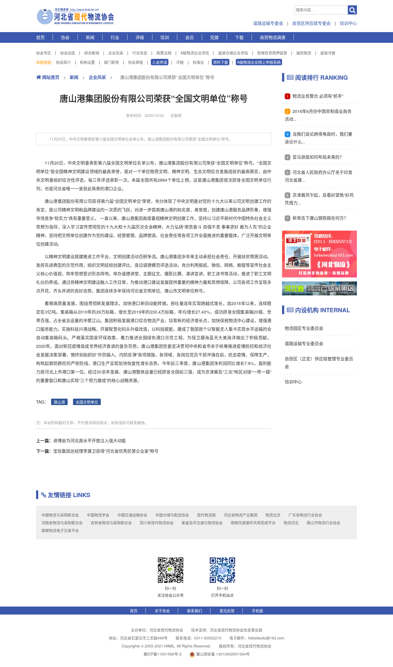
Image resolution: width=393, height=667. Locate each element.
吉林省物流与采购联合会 (111, 522)
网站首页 (50, 77)
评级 (140, 37)
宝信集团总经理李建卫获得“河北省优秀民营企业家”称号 (106, 451)
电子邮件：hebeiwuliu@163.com (256, 638)
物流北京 (272, 514)
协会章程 (135, 62)
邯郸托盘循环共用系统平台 (253, 522)
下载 (239, 37)
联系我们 (194, 610)
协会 (65, 37)
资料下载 (220, 62)
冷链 (180, 62)
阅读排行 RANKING (321, 77)
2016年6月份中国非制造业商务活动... (318, 115)
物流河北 (291, 522)
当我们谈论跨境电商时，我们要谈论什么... (318, 138)
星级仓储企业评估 (233, 52)
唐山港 (59, 402)
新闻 (90, 37)
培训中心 (348, 23)
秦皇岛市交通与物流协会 (202, 522)
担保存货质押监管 (272, 52)
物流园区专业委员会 (304, 328)
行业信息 (139, 52)
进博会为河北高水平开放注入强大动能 (89, 440)
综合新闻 (91, 52)
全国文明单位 (87, 402)
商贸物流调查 (273, 37)
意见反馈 (226, 610)
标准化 (198, 62)
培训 (164, 37)
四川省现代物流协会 (157, 522)
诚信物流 (303, 52)
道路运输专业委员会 (304, 343)
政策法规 (163, 52)
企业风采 (115, 52)
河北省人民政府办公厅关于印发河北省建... (318, 176)
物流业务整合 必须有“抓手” (317, 96)
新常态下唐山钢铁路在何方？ (320, 218)
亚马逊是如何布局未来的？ (318, 157)
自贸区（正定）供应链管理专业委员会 (319, 362)
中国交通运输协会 (132, 514)
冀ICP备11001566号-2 (163, 654)
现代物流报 (206, 514)
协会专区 (43, 52)
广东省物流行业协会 (305, 514)
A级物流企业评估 (194, 52)
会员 (189, 37)
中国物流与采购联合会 (60, 514)
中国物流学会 (98, 514)
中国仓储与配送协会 (172, 514)
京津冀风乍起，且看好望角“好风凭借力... (319, 199)
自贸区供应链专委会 (311, 23)
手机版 (257, 610)
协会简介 (63, 62)
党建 (214, 37)
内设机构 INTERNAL (322, 310)
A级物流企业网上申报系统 (259, 62)
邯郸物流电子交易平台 (60, 530)
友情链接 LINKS (68, 494)
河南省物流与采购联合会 (62, 522)
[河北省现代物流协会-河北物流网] (76, 16)
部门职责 (111, 62)
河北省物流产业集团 (240, 514)
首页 (40, 37)
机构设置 (87, 62)
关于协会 (162, 610)
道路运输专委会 (268, 23)
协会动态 (67, 52)
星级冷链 (327, 52)
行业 (115, 37)
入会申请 (159, 62)
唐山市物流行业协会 (323, 522)
